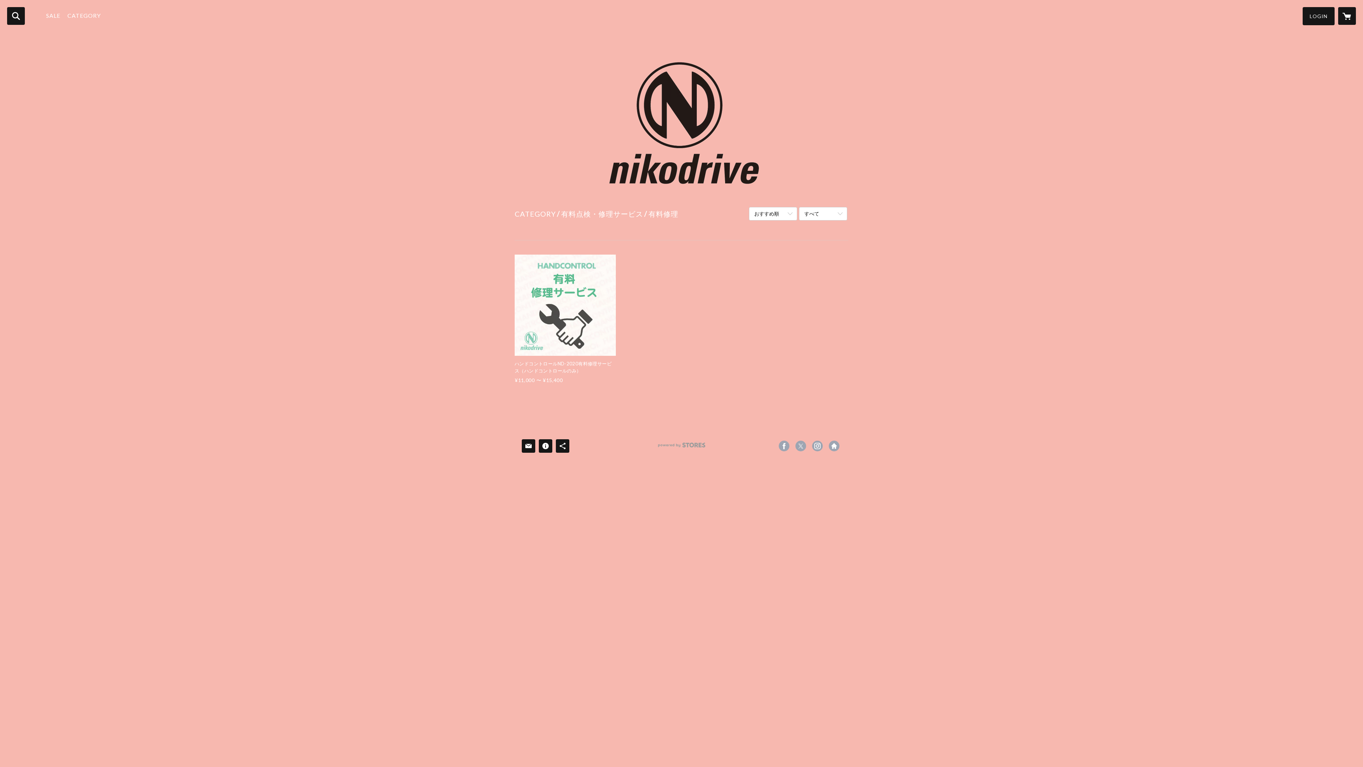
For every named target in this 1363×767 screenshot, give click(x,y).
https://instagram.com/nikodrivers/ (817, 446)
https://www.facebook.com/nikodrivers (784, 446)
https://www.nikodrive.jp (834, 446)
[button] (1319, 16)
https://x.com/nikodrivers (800, 446)
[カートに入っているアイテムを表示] (1347, 16)
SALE (53, 15)
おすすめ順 (766, 214)
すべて (811, 214)
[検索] (16, 16)
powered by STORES (682, 447)
